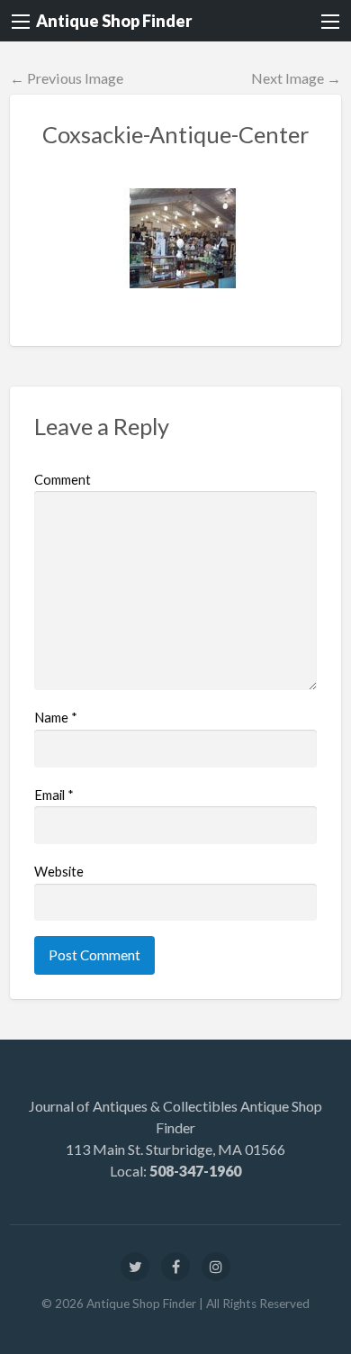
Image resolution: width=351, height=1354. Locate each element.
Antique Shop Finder (114, 21)
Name (55, 717)
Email (54, 794)
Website (59, 871)
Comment (62, 479)
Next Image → (296, 77)
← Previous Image (66, 77)
